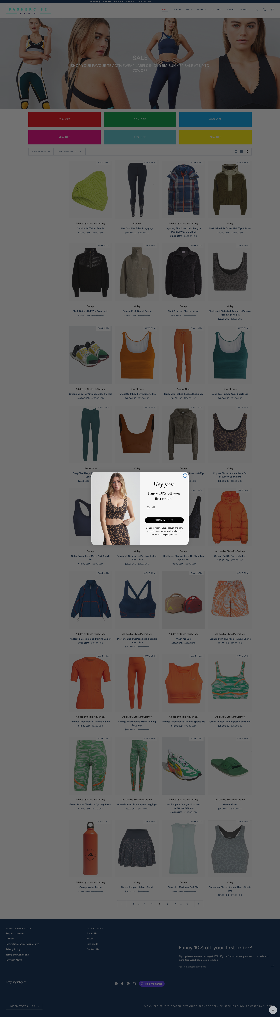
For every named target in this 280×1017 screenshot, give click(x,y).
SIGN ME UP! (164, 520)
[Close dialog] (185, 475)
